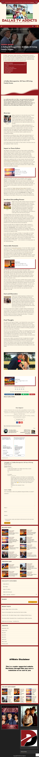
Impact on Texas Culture (9, 67)
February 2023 (5, 643)
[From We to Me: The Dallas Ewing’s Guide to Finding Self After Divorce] (5, 540)
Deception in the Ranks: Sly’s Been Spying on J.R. (32, 556)
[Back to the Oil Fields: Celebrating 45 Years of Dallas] (23, 547)
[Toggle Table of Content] (25, 63)
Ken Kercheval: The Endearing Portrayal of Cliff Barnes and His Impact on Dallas (13, 556)
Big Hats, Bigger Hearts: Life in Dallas (14, 533)
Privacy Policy (24, 751)
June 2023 (4, 634)
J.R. (27, 252)
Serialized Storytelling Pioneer (10, 68)
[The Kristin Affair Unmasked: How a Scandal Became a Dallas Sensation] (23, 540)
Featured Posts (11, 531)
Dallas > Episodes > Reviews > (9, 594)
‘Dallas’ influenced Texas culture (19, 188)
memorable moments (16, 247)
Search (4, 599)
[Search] (35, 26)
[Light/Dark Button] (33, 26)
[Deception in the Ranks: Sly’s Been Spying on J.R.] (23, 554)
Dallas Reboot (6, 584)
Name (5, 507)
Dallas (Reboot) (18, 425)
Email (5, 511)
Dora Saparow (19, 408)
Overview (7, 65)
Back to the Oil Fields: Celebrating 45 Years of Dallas (31, 548)
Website (6, 515)
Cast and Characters (9, 71)
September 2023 (5, 628)
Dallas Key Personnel (7, 592)
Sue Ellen (8, 272)
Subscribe (37, 26)
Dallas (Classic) (8, 425)
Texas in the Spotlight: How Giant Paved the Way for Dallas (31, 533)
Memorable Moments (9, 69)
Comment (6, 493)
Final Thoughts (8, 72)
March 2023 (4, 641)
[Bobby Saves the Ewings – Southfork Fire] (5, 547)
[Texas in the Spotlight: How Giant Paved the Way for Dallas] (23, 532)
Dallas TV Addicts (19, 20)
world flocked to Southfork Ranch (11, 160)
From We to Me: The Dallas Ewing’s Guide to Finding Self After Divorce (13, 541)
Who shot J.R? (7, 235)
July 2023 (4, 632)
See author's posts (19, 419)
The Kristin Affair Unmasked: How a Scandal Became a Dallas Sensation (32, 541)
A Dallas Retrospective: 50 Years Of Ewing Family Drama (15, 64)
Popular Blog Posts (4, 44)
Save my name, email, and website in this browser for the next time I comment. (19, 520)
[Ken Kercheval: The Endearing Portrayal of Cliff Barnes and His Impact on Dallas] (5, 554)
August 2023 (4, 630)
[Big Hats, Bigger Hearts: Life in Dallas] (5, 532)
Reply (8, 471)
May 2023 (4, 637)
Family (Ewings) (13, 425)
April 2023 (4, 639)
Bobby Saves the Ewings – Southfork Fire (14, 548)
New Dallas (5, 586)
